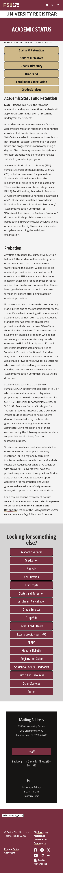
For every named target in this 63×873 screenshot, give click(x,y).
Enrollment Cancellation (31, 601)
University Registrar (31, 14)
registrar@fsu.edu (27, 761)
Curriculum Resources (31, 675)
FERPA (31, 642)
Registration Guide (31, 658)
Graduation (31, 560)
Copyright (9, 852)
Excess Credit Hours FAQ (31, 634)
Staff (31, 751)
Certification (31, 576)
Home (7, 42)
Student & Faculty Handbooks (31, 666)
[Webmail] (46, 5)
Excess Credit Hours (31, 626)
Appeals (31, 568)
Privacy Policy (11, 849)
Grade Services (32, 609)
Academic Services (22, 42)
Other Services (31, 683)
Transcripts (31, 585)
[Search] (52, 5)
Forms (31, 691)
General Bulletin (31, 650)
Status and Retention (31, 593)
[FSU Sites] (58, 5)
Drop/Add (31, 617)
